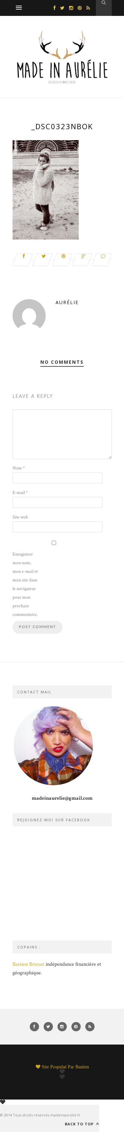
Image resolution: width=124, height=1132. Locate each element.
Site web (20, 517)
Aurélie (67, 302)
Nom (19, 468)
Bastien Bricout (28, 964)
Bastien (82, 1066)
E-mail (20, 493)
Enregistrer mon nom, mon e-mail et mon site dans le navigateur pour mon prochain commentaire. (25, 584)
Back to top (80, 1123)
